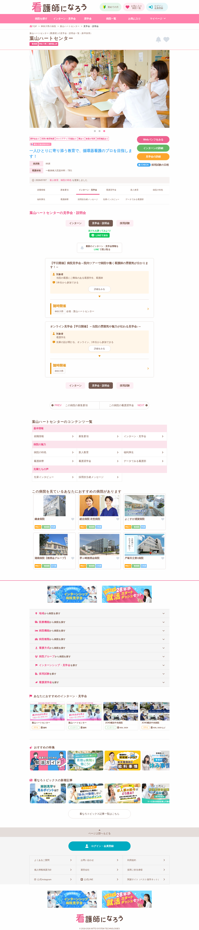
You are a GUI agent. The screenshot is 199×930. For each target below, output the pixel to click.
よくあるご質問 (41, 860)
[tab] (99, 613)
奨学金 (88, 18)
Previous (33, 89)
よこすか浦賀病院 (135, 519)
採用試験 (125, 223)
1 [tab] (94, 131)
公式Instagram (44, 879)
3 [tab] (104, 131)
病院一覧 (111, 18)
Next (165, 89)
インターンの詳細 (153, 148)
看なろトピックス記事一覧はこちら (99, 813)
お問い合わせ (87, 860)
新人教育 (54, 180)
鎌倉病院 (40, 519)
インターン (75, 223)
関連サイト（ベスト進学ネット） (143, 879)
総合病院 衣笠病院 (90, 519)
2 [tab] (99, 131)
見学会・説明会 (100, 223)
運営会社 (85, 870)
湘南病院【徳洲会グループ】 (51, 558)
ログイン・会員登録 (102, 846)
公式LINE (88, 879)
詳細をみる (99, 289)
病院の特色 (66, 180)
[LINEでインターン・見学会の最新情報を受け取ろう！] (158, 39)
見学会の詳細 (153, 156)
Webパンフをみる (153, 139)
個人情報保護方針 (43, 870)
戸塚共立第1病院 (134, 558)
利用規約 (131, 860)
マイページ (156, 18)
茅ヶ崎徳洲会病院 (90, 558)
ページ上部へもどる (99, 833)
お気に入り (134, 18)
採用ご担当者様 (135, 870)
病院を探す (41, 18)
